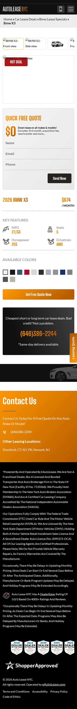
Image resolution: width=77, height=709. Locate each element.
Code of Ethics (11, 696)
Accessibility (40, 691)
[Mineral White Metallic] (34, 272)
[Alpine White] (5, 272)
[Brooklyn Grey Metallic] (48, 272)
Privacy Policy (59, 691)
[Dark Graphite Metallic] (41, 272)
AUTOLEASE (15, 9)
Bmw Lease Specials (53, 19)
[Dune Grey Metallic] (12, 279)
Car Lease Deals (26, 19)
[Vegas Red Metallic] (26, 272)
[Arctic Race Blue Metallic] (19, 272)
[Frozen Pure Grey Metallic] (69, 272)
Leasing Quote (73, 348)
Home (8, 19)
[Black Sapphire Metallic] (12, 272)
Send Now (59, 178)
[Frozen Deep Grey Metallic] (5, 279)
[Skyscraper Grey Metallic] (55, 272)
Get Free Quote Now (38, 294)
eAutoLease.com (53, 684)
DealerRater (47, 594)
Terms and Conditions (16, 691)
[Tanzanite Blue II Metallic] (62, 272)
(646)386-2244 (60, 9)
